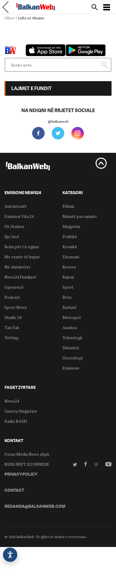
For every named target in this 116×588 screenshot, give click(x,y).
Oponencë (13, 287)
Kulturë (69, 307)
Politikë (69, 236)
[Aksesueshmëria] (10, 555)
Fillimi (9, 18)
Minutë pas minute (79, 216)
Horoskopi (72, 358)
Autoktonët (15, 206)
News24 (11, 401)
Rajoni (68, 277)
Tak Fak (11, 327)
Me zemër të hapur (22, 257)
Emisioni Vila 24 (19, 216)
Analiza (69, 327)
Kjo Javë (11, 236)
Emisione (70, 368)
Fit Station (14, 226)
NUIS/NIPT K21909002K (26, 464)
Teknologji (72, 337)
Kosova (69, 267)
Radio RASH (15, 421)
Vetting (11, 337)
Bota (66, 297)
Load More (58, 30)
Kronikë (69, 246)
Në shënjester (17, 267)
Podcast (12, 297)
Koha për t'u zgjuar (21, 246)
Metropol (71, 317)
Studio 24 (12, 317)
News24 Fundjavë (20, 277)
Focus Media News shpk (26, 454)
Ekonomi (70, 257)
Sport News (15, 307)
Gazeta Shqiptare (20, 411)
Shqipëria (71, 226)
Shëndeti (70, 347)
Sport (67, 287)
